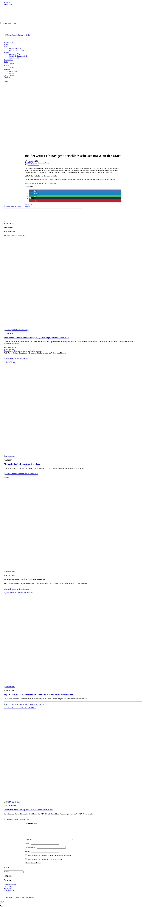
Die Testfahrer (8, 886)
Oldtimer (12, 73)
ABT (9, 362)
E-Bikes (11, 64)
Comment (28, 840)
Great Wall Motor (30, 708)
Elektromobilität (14, 58)
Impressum (7, 894)
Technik (11, 67)
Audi (5, 362)
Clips (6, 44)
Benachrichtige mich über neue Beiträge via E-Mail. (45, 859)
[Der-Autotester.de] (73, 26)
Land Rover (12, 592)
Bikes (6, 62)
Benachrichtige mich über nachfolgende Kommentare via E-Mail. (49, 855)
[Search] (14, 871)
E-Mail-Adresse (31, 847)
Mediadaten (8, 4)
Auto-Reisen (13, 71)
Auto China (28, 204)
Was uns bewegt (9, 75)
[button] (33, 191)
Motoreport (7, 888)
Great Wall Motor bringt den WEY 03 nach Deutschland (28, 810)
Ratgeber (7, 65)
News (6, 46)
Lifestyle (7, 69)
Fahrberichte (8, 42)
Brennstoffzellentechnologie (18, 56)
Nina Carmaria (9, 890)
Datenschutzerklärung (19, 894)
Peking (32, 204)
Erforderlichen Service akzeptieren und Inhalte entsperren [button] (23, 351)
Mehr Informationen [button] (10, 347)
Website (27, 851)
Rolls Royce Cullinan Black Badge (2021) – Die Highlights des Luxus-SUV (36, 337)
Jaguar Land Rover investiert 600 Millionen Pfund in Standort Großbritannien (38, 694)
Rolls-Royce (12, 235)
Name (27, 843)
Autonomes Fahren (15, 54)
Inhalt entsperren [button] (9, 349)
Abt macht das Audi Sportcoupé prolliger (22, 464)
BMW (29, 163)
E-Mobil (7, 52)
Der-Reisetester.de (10, 884)
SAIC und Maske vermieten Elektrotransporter (24, 579)
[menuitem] (75, 3)
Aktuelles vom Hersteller (17, 50)
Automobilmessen (15, 48)
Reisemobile (8, 60)
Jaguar (6, 592)
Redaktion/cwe (33, 165)
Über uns (7, 3)
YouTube (7, 77)
